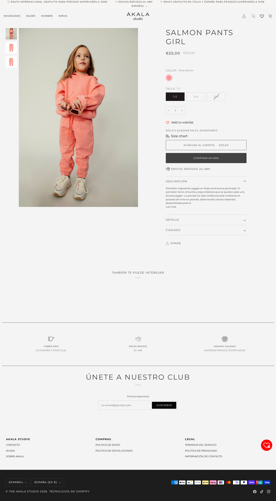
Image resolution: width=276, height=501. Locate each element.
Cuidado (173, 230)
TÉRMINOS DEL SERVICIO (200, 444)
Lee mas (171, 206)
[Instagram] (268, 491)
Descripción (176, 181)
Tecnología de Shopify (69, 491)
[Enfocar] (78, 117)
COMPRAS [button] (103, 439)
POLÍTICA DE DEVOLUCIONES (114, 450)
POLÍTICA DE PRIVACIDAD (201, 450)
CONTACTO (13, 444)
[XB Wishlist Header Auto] (262, 15)
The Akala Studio (24, 491)
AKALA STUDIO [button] (18, 439)
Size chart (179, 136)
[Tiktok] (261, 491)
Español (138, 6)
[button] (13, 16)
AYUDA (10, 450)
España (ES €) (45, 482)
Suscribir (164, 405)
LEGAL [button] (190, 439)
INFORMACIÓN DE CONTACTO (203, 456)
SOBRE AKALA (15, 456)
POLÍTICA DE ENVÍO (108, 444)
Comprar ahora (206, 158)
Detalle (172, 219)
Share (176, 243)
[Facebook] (254, 491)
